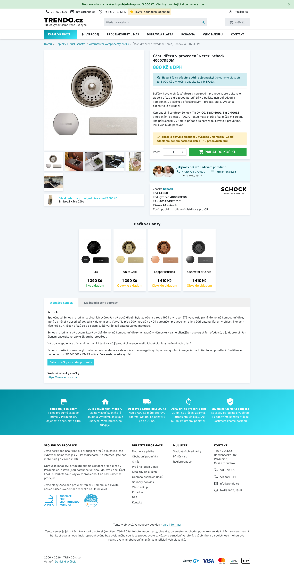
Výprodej (90, 34)
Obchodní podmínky (145, 456)
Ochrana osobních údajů (147, 477)
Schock (168, 189)
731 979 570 (56, 12)
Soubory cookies (143, 482)
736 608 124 (227, 476)
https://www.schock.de (62, 377)
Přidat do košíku (217, 151)
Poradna (188, 34)
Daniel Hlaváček (65, 561)
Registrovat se (182, 461)
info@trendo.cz (82, 12)
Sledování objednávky (187, 451)
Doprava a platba (160, 34)
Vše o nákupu (213, 34)
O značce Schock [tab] (61, 302)
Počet (156, 152)
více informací (172, 524)
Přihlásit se (180, 456)
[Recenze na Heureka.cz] (91, 502)
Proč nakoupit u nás (123, 34)
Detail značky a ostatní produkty (71, 362)
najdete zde (196, 4)
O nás (135, 461)
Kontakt (237, 34)
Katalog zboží (59, 34)
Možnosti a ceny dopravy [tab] (101, 302)
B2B (134, 497)
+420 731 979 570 (193, 171)
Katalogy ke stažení (144, 471)
